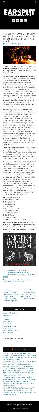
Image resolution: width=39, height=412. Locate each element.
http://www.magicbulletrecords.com (15, 272)
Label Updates (7, 281)
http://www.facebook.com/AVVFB (14, 270)
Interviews (30, 280)
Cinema (5, 317)
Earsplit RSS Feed (20, 349)
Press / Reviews (8, 328)
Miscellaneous (8, 324)
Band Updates (22, 280)
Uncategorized (8, 332)
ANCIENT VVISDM (19, 281)
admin (21, 44)
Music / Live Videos (9, 326)
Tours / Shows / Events (10, 330)
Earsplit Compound (22, 404)
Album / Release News (11, 280)
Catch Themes (24, 408)
